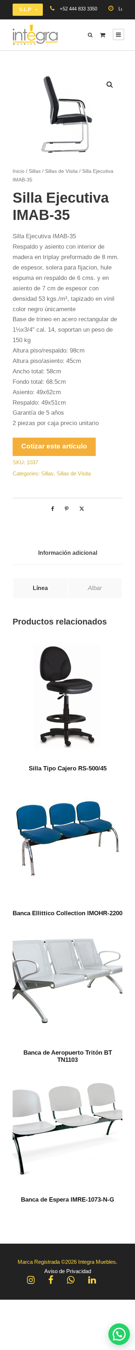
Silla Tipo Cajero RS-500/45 (68, 768)
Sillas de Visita (61, 171)
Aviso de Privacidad (67, 1271)
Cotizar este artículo (54, 446)
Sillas (35, 171)
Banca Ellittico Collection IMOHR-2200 (67, 913)
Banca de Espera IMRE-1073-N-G (67, 1199)
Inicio (18, 171)
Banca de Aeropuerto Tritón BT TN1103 (67, 1056)
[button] (109, 84)
